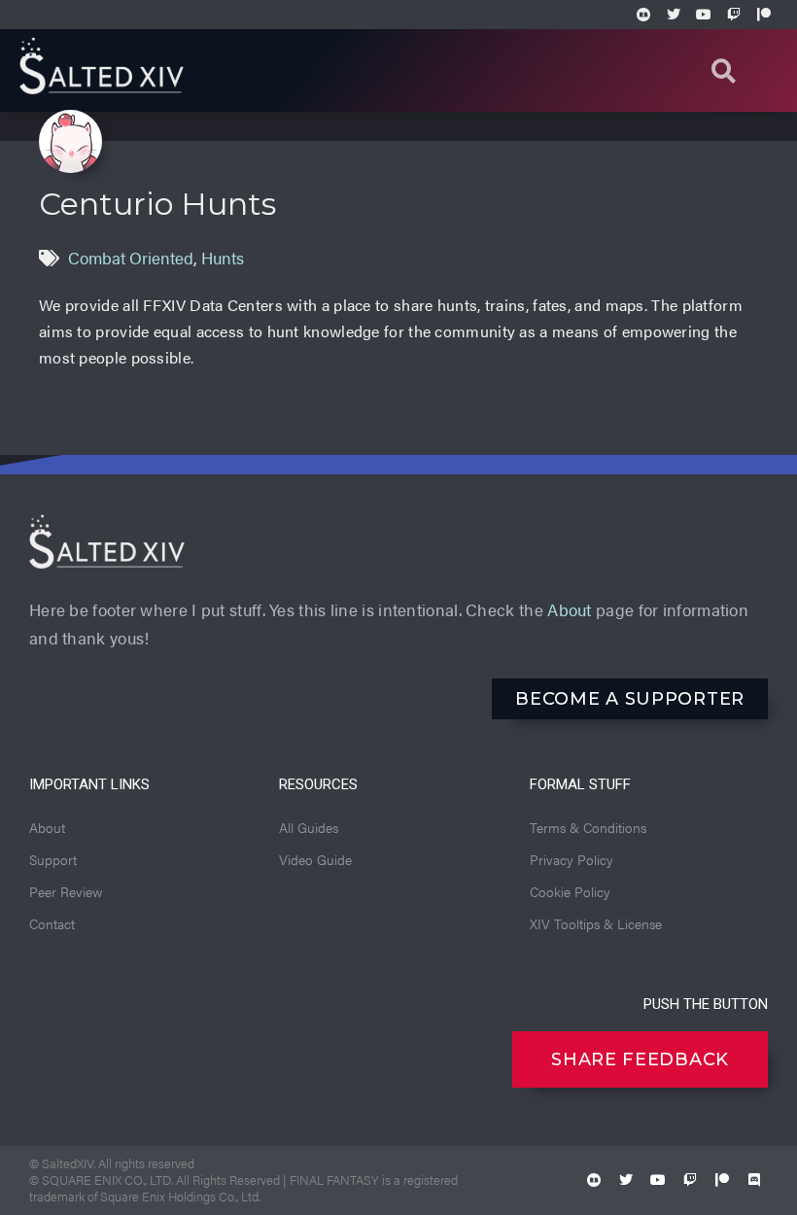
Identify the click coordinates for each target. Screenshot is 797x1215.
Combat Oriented (130, 257)
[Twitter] (673, 14)
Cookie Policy (570, 891)
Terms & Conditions (588, 827)
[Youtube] (703, 14)
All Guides (308, 827)
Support (53, 859)
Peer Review (66, 891)
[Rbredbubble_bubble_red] (593, 1180)
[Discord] (754, 1180)
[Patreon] (764, 14)
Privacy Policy (571, 859)
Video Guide (315, 859)
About (569, 609)
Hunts (222, 257)
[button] (723, 70)
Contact (52, 923)
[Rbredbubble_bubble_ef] (643, 14)
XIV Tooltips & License (596, 923)
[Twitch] (733, 14)
